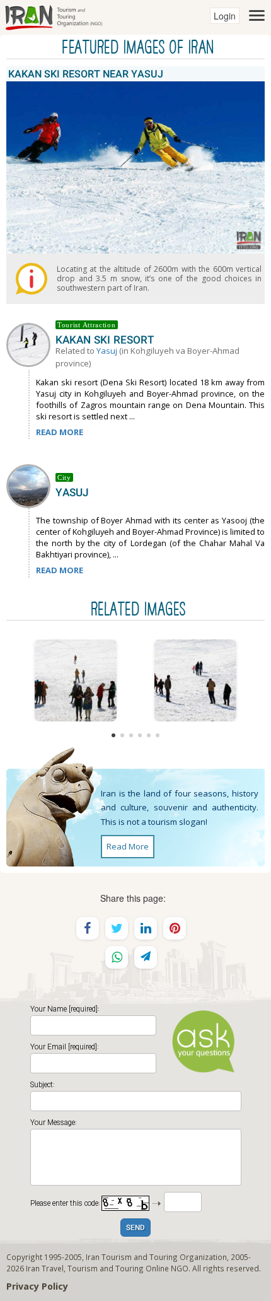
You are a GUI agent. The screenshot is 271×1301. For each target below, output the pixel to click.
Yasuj (106, 350)
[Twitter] (116, 928)
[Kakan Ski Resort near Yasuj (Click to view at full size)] (76, 680)
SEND (135, 1228)
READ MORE (59, 432)
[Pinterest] (174, 928)
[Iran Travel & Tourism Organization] (53, 15)
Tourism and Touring (105, 1268)
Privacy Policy (37, 1286)
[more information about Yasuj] (30, 485)
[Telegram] (145, 957)
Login (225, 15)
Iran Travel (45, 1268)
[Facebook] (87, 928)
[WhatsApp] (116, 957)
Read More (128, 846)
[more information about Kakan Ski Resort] (30, 343)
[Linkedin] (145, 928)
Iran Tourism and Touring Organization (156, 1257)
